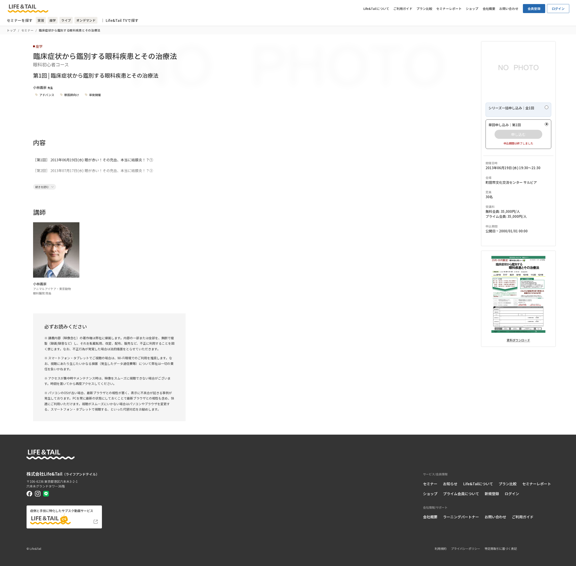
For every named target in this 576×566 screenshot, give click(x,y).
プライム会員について (461, 493)
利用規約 (440, 548)
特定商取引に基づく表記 (501, 548)
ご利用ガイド (402, 8)
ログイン (558, 8)
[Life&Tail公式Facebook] (29, 493)
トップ (11, 30)
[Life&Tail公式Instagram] (37, 493)
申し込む (518, 134)
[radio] (518, 110)
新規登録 (492, 493)
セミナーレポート (449, 8)
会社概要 (489, 8)
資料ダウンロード (518, 340)
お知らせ (450, 483)
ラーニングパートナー (461, 516)
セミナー (27, 30)
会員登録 (534, 8)
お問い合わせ (508, 8)
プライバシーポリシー (465, 548)
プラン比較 (424, 8)
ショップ (472, 8)
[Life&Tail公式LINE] (46, 493)
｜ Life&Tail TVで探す (119, 20)
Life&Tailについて (376, 8)
